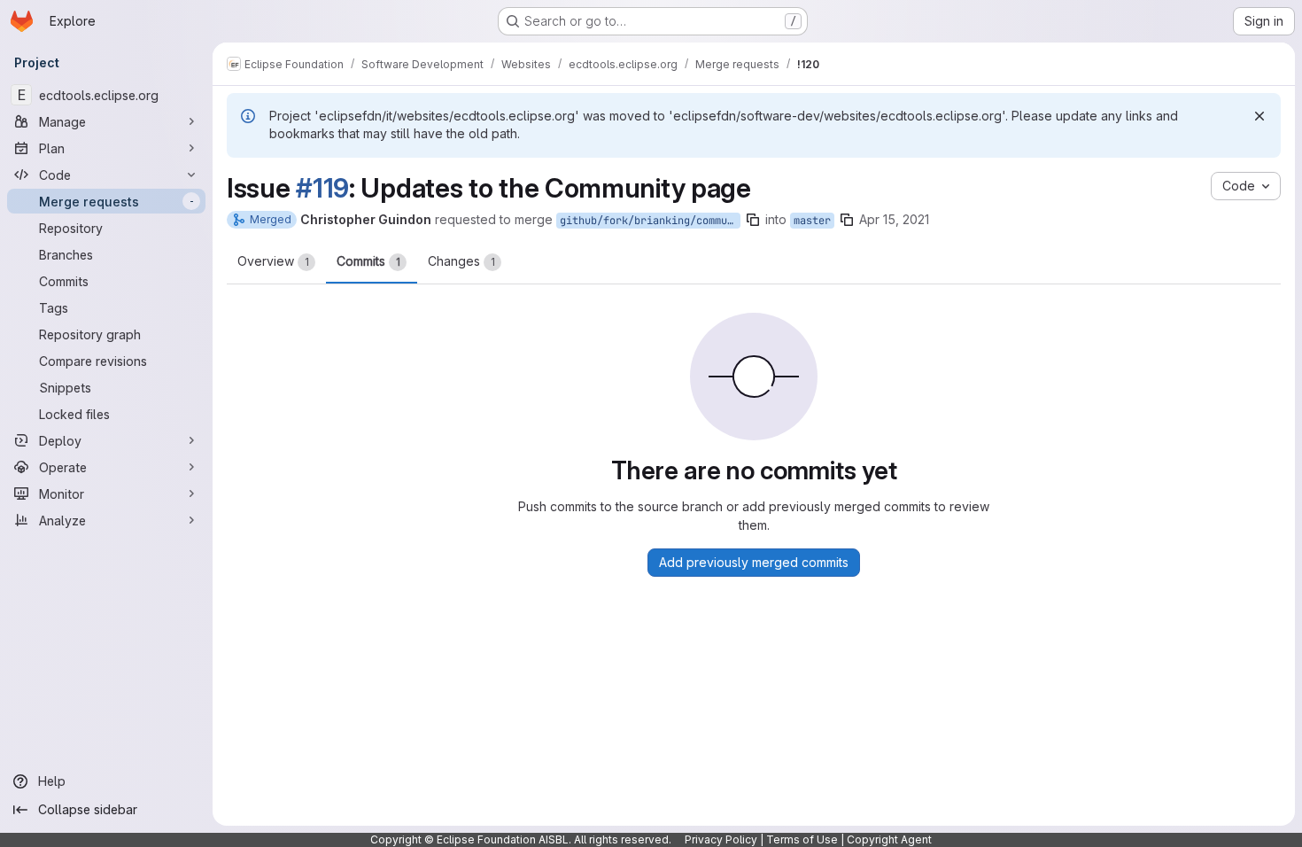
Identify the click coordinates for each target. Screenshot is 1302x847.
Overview (273, 260)
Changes (461, 260)
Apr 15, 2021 (894, 219)
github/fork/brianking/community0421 (650, 221)
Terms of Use (802, 839)
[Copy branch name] (752, 219)
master (812, 221)
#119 (322, 188)
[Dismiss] (1259, 116)
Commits (368, 260)
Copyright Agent (889, 839)
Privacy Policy (721, 839)
